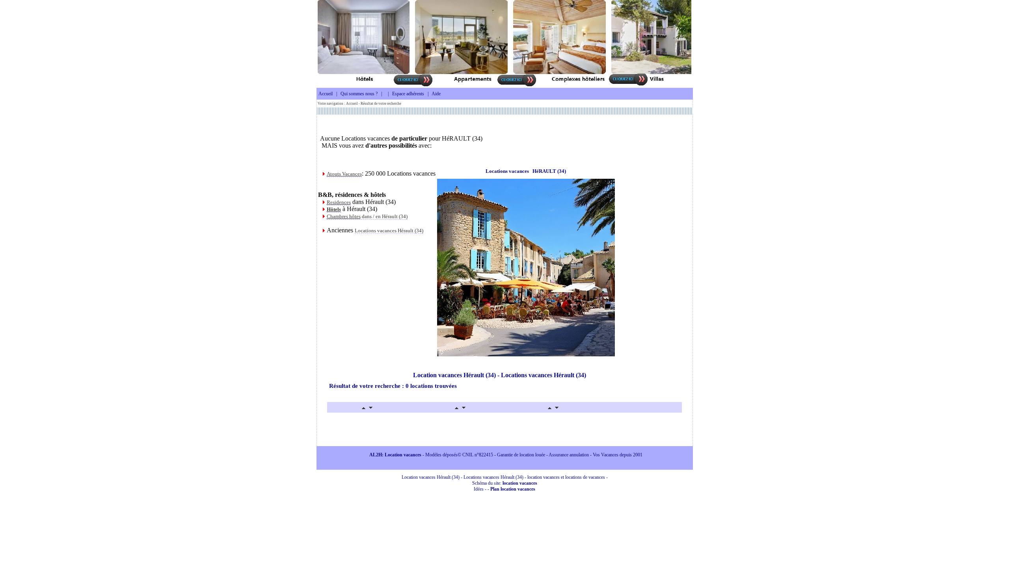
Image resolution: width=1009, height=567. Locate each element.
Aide (436, 93)
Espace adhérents (408, 93)
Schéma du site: (504, 483)
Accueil (325, 93)
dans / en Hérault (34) (367, 216)
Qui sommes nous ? (359, 93)
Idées (479, 489)
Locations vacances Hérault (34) (389, 230)
